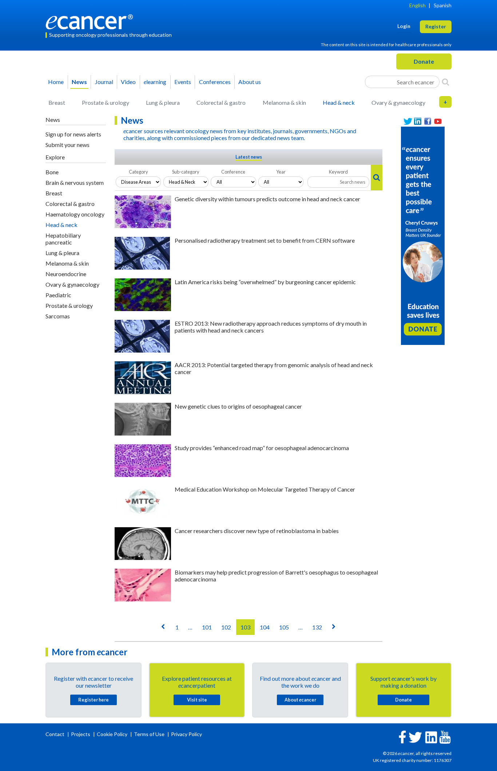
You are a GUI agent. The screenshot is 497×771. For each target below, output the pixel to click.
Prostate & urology (105, 102)
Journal (104, 81)
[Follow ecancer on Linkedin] (431, 737)
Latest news (248, 157)
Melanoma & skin (284, 102)
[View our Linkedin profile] (418, 121)
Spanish (443, 5)
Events (182, 81)
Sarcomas (57, 316)
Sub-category (185, 172)
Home (56, 81)
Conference (233, 172)
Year (281, 172)
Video (128, 81)
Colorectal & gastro (221, 102)
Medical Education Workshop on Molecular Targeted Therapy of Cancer (265, 489)
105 (284, 627)
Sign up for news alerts (73, 134)
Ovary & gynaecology (398, 102)
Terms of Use (149, 734)
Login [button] (403, 26)
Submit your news (67, 144)
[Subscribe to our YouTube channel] (438, 121)
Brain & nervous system (74, 182)
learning (155, 81)
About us (249, 81)
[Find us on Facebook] (428, 121)
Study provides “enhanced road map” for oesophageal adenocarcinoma (262, 447)
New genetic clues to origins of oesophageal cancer (238, 406)
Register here (93, 700)
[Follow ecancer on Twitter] (415, 737)
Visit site (197, 700)
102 (226, 627)
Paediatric (58, 294)
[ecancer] (91, 21)
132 (317, 627)
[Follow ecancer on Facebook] (402, 736)
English (417, 5)
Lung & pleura (163, 102)
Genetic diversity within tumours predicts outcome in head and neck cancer (267, 198)
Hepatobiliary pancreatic (63, 239)
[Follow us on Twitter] (407, 121)
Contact (55, 734)
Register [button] (435, 26)
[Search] (446, 82)
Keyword (338, 172)
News (79, 81)
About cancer (300, 700)
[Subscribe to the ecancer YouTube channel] (445, 737)
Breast (56, 102)
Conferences (215, 81)
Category (138, 172)
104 (265, 627)
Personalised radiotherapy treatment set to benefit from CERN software (265, 240)
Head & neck (339, 102)
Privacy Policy (186, 734)
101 (207, 627)
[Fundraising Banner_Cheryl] (423, 235)
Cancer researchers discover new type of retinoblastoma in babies (257, 530)
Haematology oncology (74, 214)
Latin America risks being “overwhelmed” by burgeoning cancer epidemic (265, 281)
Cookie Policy (112, 734)
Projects (81, 734)
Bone (52, 171)
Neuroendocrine (65, 273)
